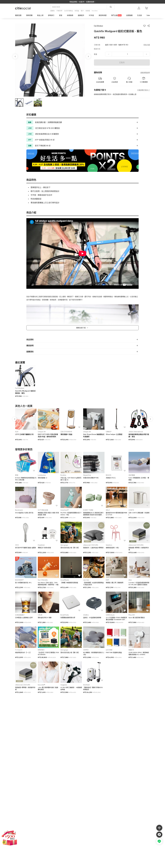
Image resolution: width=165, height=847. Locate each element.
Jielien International (136, 432)
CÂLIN (40, 615)
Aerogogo (64, 545)
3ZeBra (86, 615)
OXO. (17, 545)
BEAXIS (108, 475)
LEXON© (109, 650)
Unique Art (42, 432)
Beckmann (19, 510)
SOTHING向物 (43, 510)
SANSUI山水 (110, 615)
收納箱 (88, 11)
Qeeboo (109, 545)
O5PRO (86, 650)
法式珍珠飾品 (68, 11)
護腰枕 (52, 11)
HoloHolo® (64, 510)
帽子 (82, 11)
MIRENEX (41, 650)
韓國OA (131, 650)
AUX (16, 432)
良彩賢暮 (132, 475)
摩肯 (16, 475)
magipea (63, 685)
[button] (19, 102)
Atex (130, 580)
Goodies (95, 11)
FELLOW (132, 615)
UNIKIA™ (109, 432)
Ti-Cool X (18, 650)
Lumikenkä (42, 475)
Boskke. (63, 475)
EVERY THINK (88, 510)
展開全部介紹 (81, 328)
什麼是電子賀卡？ (143, 90)
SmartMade (64, 580)
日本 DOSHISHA (66, 432)
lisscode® (41, 685)
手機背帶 (59, 11)
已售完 (122, 62)
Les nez (86, 580)
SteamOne (87, 475)
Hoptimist (41, 545)
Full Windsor (19, 388)
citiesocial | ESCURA (90, 545)
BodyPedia (64, 615)
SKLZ (108, 510)
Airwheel (86, 685)
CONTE (131, 510)
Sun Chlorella (43, 580)
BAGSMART (19, 580)
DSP (107, 580)
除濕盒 (77, 11)
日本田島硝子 (20, 615)
